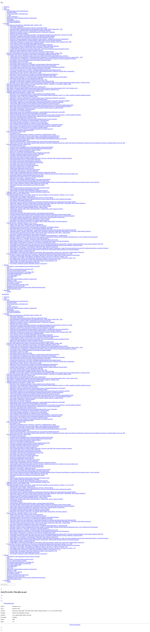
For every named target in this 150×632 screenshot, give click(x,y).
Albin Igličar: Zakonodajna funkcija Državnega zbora (23, 117)
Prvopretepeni (10, 19)
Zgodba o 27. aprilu (12, 280)
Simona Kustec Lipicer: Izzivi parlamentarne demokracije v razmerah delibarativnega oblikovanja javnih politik (37, 112)
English (9, 291)
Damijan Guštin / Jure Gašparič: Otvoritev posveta (22, 196)
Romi (8, 267)
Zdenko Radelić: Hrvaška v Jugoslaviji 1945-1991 (22, 251)
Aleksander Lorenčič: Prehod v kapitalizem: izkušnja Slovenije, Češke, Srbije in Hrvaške (32, 81)
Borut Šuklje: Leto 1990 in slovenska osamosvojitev (23, 164)
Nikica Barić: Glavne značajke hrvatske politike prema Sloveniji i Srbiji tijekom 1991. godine (33, 75)
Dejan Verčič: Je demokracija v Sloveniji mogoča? (22, 109)
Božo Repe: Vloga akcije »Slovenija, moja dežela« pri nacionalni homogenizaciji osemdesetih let (34, 74)
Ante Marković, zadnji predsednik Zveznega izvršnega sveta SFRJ (23, 266)
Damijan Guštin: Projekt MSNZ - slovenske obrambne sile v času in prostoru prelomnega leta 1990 (34, 141)
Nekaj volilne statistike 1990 (14, 274)
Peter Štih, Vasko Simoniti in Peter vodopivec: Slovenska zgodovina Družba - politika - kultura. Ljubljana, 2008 (34, 53)
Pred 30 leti (6, 9)
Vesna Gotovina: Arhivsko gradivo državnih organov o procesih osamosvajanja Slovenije (32, 213)
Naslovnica (6, 6)
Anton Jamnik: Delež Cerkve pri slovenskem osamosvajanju (25, 169)
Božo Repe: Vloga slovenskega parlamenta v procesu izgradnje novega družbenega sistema (32, 93)
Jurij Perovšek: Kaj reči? (16, 210)
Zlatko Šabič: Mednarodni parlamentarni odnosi (22, 130)
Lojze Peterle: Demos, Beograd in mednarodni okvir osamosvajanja (26, 162)
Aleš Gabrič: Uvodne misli (16, 26)
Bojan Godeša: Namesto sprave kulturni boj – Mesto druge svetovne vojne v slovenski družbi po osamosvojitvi (37, 217)
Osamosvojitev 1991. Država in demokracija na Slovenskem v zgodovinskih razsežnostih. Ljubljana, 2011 (33, 54)
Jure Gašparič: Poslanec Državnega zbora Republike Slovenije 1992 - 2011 (28, 79)
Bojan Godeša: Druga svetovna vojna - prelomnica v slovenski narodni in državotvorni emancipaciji (34, 64)
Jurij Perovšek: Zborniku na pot (18, 145)
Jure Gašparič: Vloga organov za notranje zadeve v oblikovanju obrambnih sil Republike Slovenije (34, 137)
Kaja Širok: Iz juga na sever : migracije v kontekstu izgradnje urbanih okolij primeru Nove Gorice (34, 239)
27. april (9, 15)
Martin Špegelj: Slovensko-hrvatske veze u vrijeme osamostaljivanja (27, 176)
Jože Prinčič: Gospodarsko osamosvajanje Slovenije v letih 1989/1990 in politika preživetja (32, 36)
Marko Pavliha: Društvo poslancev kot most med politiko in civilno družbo (28, 113)
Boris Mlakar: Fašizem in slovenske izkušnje (21, 63)
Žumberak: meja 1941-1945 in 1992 (16, 286)
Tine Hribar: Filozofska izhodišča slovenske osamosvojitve (24, 155)
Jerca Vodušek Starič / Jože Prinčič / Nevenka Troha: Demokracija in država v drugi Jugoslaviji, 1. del (35, 259)
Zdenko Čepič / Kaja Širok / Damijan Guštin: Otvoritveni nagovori (26, 224)
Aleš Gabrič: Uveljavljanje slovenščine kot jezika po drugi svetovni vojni (28, 234)
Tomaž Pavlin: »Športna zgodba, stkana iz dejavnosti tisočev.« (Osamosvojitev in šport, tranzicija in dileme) (36, 208)
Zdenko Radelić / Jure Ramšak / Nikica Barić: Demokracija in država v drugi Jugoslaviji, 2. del (33, 260)
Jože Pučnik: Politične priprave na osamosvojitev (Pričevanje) (25, 159)
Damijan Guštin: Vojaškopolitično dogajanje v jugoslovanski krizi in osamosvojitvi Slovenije (33, 172)
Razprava (12, 186)
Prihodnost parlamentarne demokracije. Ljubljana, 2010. (21, 92)
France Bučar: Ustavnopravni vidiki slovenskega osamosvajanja (25, 161)
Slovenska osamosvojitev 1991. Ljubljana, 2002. (19, 144)
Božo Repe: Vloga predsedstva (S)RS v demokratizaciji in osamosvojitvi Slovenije (30, 30)
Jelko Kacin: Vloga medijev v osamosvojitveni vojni (23, 178)
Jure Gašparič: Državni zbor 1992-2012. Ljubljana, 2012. (21, 85)
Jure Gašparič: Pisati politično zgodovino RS (21, 200)
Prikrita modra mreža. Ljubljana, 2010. (16, 131)
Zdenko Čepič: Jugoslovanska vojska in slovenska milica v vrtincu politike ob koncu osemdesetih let (34, 136)
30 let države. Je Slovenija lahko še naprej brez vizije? (20, 269)
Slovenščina (7, 290)
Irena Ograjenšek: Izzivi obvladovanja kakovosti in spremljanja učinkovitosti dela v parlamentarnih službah (36, 124)
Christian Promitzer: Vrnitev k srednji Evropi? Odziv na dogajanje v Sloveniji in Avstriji (31, 47)
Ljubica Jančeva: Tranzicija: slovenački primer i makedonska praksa (26, 43)
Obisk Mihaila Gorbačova (13, 20)
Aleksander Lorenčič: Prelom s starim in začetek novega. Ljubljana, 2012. (25, 91)
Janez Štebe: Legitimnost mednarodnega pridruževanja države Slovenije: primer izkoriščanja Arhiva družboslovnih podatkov (40, 199)
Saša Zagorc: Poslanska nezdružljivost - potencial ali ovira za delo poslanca (28, 121)
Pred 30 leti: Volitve (12, 12)
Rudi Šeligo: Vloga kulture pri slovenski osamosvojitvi (23, 157)
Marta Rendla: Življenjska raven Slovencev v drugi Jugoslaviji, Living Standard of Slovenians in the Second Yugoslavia (39, 241)
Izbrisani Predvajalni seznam (14, 288)
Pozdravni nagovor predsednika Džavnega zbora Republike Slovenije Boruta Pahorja (31, 148)
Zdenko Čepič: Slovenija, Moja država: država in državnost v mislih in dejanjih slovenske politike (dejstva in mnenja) (39, 56)
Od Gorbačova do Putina (13, 283)
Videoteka (6, 265)
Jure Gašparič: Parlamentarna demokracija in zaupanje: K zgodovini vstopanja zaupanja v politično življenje (36, 107)
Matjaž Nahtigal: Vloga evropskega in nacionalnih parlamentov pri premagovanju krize (31, 128)
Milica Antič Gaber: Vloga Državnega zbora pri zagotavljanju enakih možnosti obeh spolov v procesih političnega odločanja (40, 106)
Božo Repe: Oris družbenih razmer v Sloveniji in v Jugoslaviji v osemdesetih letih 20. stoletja (33, 134)
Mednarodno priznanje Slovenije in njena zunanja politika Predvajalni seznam (26, 287)
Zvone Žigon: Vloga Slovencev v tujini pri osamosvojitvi (24, 171)
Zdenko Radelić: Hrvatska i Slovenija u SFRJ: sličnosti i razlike (25, 72)
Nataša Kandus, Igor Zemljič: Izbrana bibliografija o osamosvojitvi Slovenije (29, 190)
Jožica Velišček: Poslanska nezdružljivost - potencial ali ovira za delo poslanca (29, 123)
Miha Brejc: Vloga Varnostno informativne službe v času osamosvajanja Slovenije (30, 179)
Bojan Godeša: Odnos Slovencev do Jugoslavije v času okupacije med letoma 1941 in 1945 (32, 242)
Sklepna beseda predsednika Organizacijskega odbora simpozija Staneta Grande (29, 187)
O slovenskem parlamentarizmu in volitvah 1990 (19, 273)
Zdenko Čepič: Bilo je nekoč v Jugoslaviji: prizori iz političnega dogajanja (28, 225)
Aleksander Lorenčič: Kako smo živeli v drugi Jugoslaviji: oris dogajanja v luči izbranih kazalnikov (34, 227)
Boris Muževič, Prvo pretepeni (14, 281)
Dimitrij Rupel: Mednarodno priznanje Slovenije (22, 168)
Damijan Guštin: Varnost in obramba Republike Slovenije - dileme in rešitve (28, 207)
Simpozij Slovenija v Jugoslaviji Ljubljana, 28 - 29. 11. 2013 (22, 223)
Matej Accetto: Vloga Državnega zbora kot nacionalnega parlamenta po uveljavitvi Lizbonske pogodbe (35, 126)
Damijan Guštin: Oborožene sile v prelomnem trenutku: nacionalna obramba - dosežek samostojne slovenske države (38, 77)
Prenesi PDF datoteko (75, 624)
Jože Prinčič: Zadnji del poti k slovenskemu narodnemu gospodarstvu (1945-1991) (30, 68)
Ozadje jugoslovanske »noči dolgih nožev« (17, 13)
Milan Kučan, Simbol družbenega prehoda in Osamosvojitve (22, 18)
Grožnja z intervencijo (12, 16)
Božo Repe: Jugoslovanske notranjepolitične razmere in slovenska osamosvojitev (30, 152)
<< (1, 588)
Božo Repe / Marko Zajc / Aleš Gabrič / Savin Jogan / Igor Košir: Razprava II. (29, 238)
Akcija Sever (10, 277)
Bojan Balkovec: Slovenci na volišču (19, 61)
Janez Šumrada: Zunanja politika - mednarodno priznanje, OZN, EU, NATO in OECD (31, 197)
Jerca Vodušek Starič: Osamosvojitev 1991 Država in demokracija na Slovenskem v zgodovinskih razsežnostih (37, 67)
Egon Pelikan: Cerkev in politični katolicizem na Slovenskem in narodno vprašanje (30, 60)
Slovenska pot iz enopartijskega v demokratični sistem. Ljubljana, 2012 (24, 25)
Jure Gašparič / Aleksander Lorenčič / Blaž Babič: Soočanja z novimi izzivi (28, 263)
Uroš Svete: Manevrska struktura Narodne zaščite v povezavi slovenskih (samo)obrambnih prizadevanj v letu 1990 (38, 138)
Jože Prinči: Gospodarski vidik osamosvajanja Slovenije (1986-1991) (27, 154)
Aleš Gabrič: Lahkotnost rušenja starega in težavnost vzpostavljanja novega (28, 27)
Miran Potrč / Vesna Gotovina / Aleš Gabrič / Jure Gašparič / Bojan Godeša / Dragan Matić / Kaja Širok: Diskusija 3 (38, 221)
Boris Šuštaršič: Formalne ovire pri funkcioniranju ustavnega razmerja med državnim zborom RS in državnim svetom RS (40, 100)
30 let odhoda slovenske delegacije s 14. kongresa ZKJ (20, 272)
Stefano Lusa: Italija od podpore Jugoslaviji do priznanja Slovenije (26, 50)
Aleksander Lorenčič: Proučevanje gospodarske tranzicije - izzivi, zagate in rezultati (30, 206)
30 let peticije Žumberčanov (14, 22)
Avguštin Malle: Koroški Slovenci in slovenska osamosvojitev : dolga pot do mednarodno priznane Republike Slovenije (39, 49)
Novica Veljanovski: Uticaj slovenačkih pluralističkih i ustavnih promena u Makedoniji (31, 44)
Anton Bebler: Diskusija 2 (16, 211)
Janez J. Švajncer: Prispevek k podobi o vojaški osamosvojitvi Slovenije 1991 (29, 183)
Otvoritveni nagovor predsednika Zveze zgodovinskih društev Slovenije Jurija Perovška (31, 147)
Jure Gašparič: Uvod (15, 133)
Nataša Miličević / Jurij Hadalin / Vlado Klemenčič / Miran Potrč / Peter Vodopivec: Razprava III (34, 246)
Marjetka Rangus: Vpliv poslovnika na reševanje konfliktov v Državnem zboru (29, 120)
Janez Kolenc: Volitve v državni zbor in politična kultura (24, 96)
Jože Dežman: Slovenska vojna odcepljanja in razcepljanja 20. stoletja (27, 185)
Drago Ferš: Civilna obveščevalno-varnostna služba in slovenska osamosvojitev (29, 180)
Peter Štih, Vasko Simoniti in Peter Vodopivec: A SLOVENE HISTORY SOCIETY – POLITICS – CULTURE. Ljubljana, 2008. (39, 84)
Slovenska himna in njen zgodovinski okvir (17, 11)
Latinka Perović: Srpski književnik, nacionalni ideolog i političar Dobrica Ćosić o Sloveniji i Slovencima (35, 40)
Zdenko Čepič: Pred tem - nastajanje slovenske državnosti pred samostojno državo (30, 204)
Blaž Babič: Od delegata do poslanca (19, 33)
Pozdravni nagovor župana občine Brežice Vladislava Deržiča (25, 150)
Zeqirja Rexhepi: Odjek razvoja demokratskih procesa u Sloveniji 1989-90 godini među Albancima (34, 46)
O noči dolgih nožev (12, 276)
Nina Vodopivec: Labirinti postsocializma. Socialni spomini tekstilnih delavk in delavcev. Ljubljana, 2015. (33, 89)
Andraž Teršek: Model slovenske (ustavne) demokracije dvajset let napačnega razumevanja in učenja (35, 103)
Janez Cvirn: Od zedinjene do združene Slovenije (22, 151)
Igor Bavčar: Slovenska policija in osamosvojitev (22, 166)
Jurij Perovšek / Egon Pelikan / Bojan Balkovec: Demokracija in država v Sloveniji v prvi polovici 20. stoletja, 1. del (38, 256)
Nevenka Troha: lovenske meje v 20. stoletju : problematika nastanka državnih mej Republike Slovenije (35, 70)
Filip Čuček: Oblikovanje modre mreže (19, 140)
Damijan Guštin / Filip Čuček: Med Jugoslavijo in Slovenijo (25, 262)
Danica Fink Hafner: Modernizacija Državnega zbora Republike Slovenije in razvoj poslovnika (33, 119)
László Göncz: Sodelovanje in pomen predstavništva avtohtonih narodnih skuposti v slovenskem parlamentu (36, 102)
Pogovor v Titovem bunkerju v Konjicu (16, 270)
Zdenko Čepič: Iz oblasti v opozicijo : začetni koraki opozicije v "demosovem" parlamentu (32, 32)
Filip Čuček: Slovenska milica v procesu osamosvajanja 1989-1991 (26, 78)
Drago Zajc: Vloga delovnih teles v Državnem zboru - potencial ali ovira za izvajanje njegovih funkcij (35, 116)
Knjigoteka (6, 23)
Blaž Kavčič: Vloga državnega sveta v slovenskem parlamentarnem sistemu (28, 99)
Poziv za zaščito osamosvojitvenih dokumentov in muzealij (24, 189)
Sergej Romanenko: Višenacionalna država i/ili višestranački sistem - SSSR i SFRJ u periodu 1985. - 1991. (36, 29)
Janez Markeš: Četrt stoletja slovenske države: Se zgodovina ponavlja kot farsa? (29, 220)
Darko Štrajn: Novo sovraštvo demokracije (20, 110)
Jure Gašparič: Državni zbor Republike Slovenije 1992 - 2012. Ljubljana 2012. (26, 86)
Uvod (5, 8)
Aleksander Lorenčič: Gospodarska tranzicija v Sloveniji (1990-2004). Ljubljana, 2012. (28, 192)
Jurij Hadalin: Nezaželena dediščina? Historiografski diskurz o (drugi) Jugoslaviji (30, 218)
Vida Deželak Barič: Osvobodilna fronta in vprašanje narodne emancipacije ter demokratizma (33, 65)
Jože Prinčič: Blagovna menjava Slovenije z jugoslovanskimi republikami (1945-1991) (31, 228)
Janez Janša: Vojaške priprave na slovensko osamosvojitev (24, 165)
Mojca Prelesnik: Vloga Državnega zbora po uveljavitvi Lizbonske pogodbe (29, 127)
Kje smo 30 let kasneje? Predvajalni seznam (17, 284)
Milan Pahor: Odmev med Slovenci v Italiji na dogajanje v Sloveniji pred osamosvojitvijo (32, 51)
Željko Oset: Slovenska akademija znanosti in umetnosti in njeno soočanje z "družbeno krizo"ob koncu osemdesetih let (39, 39)
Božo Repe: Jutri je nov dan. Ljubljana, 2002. (18, 193)
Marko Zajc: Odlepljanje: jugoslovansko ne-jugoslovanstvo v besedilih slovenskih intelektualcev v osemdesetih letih (38, 235)
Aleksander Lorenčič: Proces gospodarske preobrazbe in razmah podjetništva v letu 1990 (32, 37)
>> (2, 595)
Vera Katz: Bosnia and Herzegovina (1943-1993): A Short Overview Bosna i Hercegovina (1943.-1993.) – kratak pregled (40, 232)
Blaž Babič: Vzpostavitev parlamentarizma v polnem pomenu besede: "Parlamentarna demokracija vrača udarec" (38, 98)
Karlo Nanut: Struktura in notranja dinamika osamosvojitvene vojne (26, 175)
